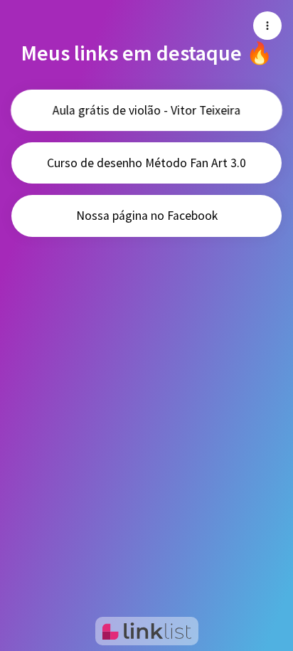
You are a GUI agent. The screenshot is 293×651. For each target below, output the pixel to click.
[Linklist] (146, 631)
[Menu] (267, 25)
